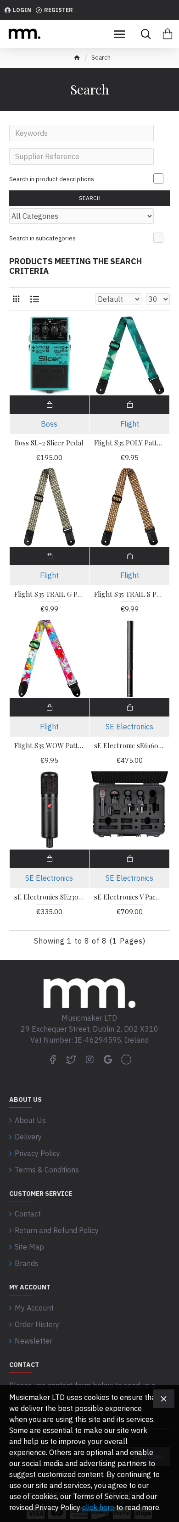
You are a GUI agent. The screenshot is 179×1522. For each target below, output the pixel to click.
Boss (49, 423)
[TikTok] (126, 1059)
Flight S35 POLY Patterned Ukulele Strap (129, 443)
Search (90, 197)
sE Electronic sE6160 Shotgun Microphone (129, 745)
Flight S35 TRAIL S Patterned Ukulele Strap (129, 594)
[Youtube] (108, 1059)
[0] (167, 34)
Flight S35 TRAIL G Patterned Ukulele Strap (49, 594)
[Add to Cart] (50, 404)
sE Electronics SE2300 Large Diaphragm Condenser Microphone (49, 897)
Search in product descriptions (51, 179)
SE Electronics (129, 726)
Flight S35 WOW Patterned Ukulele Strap (49, 745)
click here (98, 1507)
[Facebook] (53, 1059)
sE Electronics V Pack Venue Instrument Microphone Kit (129, 897)
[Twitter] (71, 1059)
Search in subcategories (42, 238)
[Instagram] (89, 1059)
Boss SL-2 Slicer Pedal (49, 443)
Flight (129, 423)
